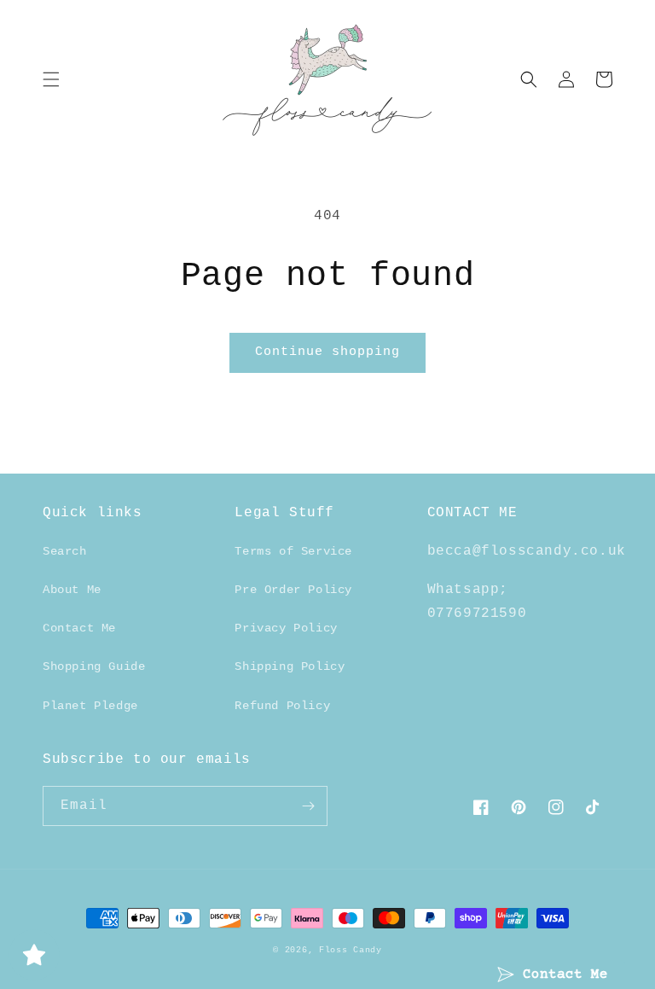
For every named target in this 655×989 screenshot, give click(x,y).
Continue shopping (327, 352)
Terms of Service (293, 551)
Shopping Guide (94, 666)
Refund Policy (282, 706)
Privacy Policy (286, 628)
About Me (72, 589)
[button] (51, 79)
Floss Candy (350, 950)
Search (65, 551)
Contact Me (79, 628)
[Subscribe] (308, 806)
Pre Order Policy (293, 589)
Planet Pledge (90, 706)
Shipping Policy (290, 666)
